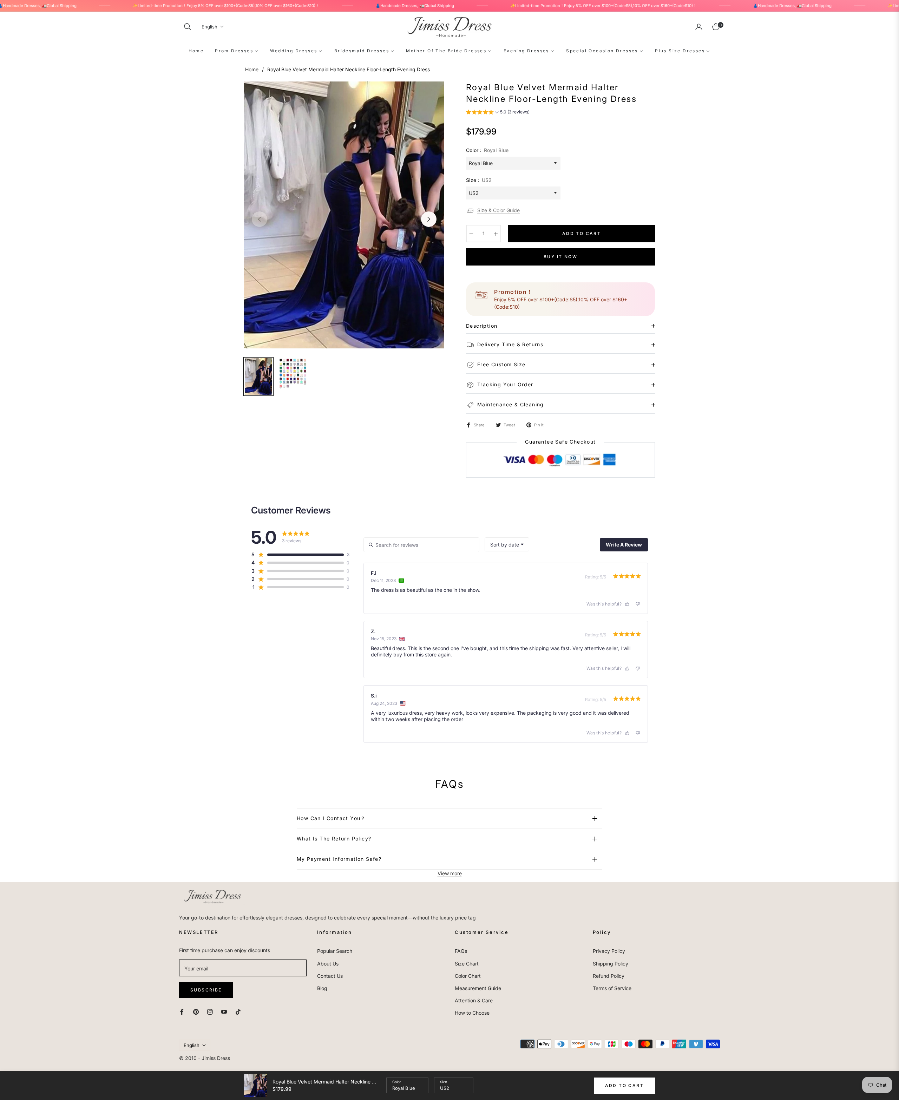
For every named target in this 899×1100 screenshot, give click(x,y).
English (209, 27)
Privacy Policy (609, 951)
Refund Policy (608, 976)
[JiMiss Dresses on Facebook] (182, 1011)
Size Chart (467, 964)
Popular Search (334, 951)
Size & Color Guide (498, 210)
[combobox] (507, 544)
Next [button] (429, 219)
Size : (479, 180)
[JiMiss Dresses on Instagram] (210, 1011)
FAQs (461, 951)
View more (450, 873)
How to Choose (472, 1013)
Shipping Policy (610, 964)
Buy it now (560, 256)
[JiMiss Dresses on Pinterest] (196, 1011)
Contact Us (330, 976)
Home (251, 69)
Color (396, 1082)
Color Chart (468, 976)
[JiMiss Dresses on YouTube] (224, 1011)
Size (443, 1082)
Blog (322, 988)
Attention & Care (474, 1000)
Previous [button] (259, 219)
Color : (487, 150)
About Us (328, 964)
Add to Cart (624, 1085)
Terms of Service (612, 988)
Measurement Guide (478, 988)
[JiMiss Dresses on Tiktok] (239, 1011)
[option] (344, 214)
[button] (187, 26)
